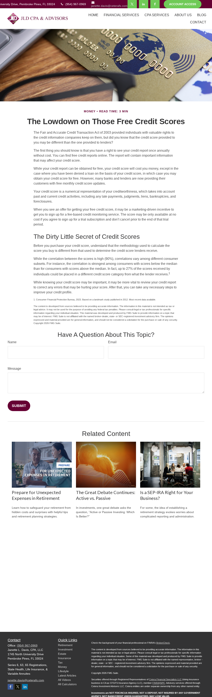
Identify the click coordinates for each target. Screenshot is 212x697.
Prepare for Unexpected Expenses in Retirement (36, 495)
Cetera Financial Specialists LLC (165, 679)
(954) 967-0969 (75, 4)
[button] (93, 15)
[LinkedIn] (143, 4)
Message (14, 368)
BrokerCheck (163, 643)
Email (112, 342)
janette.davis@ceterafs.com (109, 5)
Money (62, 666)
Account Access (182, 4)
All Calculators (67, 684)
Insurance (64, 658)
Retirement (65, 645)
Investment (65, 649)
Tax (60, 662)
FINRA (155, 683)
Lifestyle (63, 671)
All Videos (64, 679)
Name (12, 342)
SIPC (162, 683)
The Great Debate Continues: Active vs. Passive (105, 495)
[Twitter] (132, 4)
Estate (62, 653)
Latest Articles (67, 675)
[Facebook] (155, 4)
